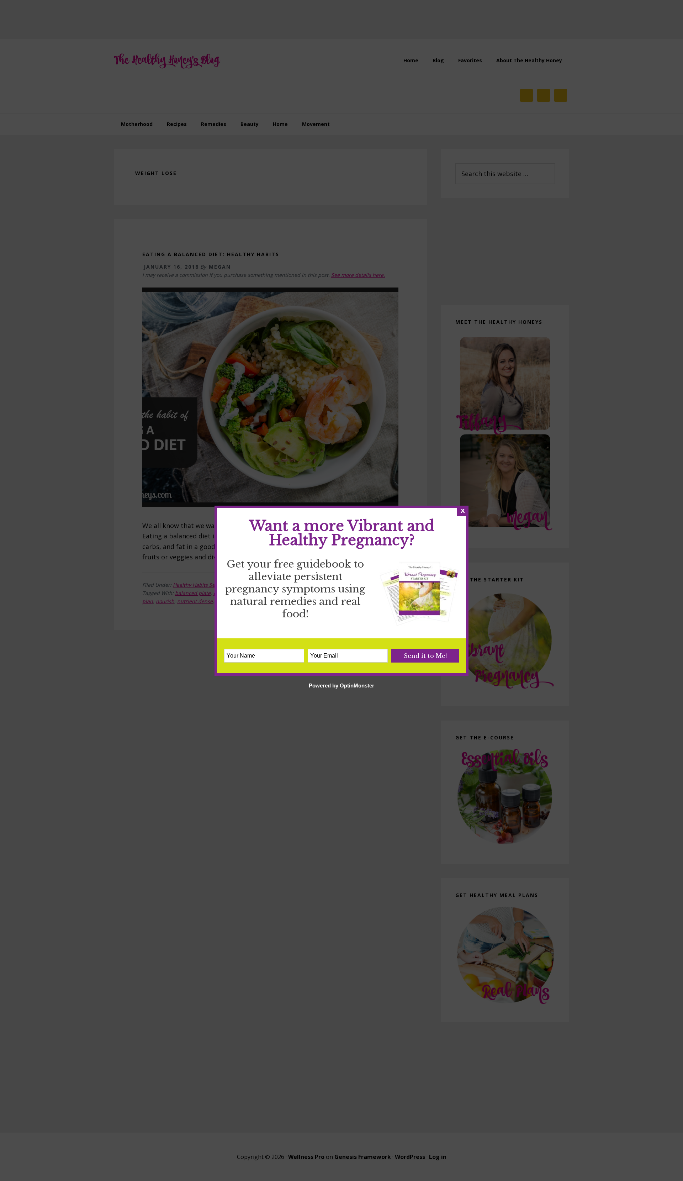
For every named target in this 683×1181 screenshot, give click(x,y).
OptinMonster (357, 685)
